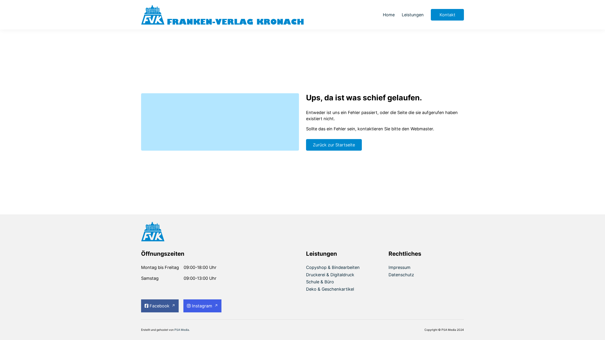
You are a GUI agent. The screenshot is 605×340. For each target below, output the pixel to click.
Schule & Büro (320, 281)
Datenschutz (401, 274)
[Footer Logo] (178, 232)
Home (389, 14)
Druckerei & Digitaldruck (330, 274)
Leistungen (413, 14)
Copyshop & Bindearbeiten (333, 267)
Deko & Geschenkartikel (330, 289)
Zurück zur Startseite (334, 144)
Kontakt (447, 14)
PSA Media (181, 330)
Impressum (400, 267)
